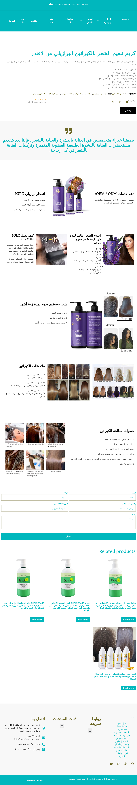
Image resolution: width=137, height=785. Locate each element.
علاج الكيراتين (118, 93)
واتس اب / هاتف (128, 504)
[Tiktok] (120, 102)
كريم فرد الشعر (53, 93)
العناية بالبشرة (107, 21)
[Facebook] (127, 102)
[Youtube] (111, 763)
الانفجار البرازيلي (100, 93)
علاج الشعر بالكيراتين (83, 93)
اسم (134, 493)
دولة (66, 493)
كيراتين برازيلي (39, 93)
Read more (128, 619)
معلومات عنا (69, 21)
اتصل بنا (22, 21)
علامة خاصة (51, 21)
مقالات (34, 21)
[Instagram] (113, 102)
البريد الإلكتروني (61, 504)
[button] (90, 730)
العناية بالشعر (90, 21)
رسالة (133, 515)
